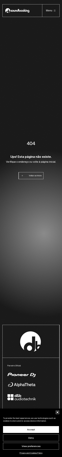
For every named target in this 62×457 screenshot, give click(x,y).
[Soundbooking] (17, 10)
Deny (31, 437)
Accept (31, 429)
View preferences (31, 446)
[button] (57, 412)
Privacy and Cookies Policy (31, 453)
